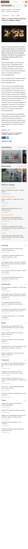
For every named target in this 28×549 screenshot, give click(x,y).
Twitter (17, 134)
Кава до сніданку (6, 9)
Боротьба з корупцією (13, 11)
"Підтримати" (5, 2)
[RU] (11, 2)
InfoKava (7, 5)
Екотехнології (17, 9)
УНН (8, 130)
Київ (13, 15)
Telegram (10, 134)
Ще (25, 245)
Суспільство (5, 15)
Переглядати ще (21, 147)
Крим (3, 11)
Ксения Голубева (21, 22)
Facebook (4, 134)
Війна (18, 15)
